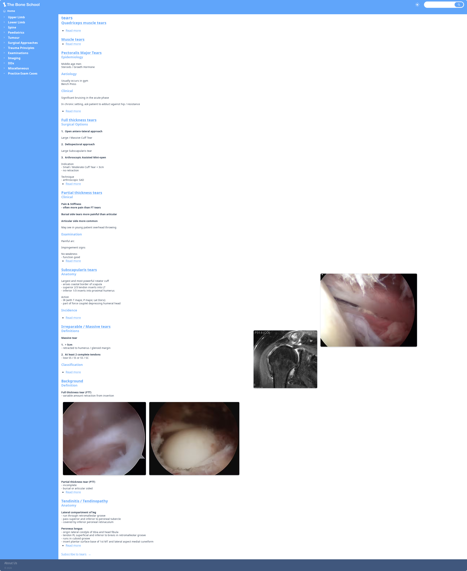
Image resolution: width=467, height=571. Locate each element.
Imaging (14, 58)
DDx (11, 63)
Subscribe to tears (74, 554)
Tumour (14, 38)
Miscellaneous (18, 68)
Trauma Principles (21, 48)
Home (11, 11)
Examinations (18, 53)
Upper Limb (16, 17)
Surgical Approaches (23, 43)
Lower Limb (16, 22)
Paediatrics (16, 33)
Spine (12, 27)
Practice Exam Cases (22, 73)
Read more (73, 30)
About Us (10, 563)
